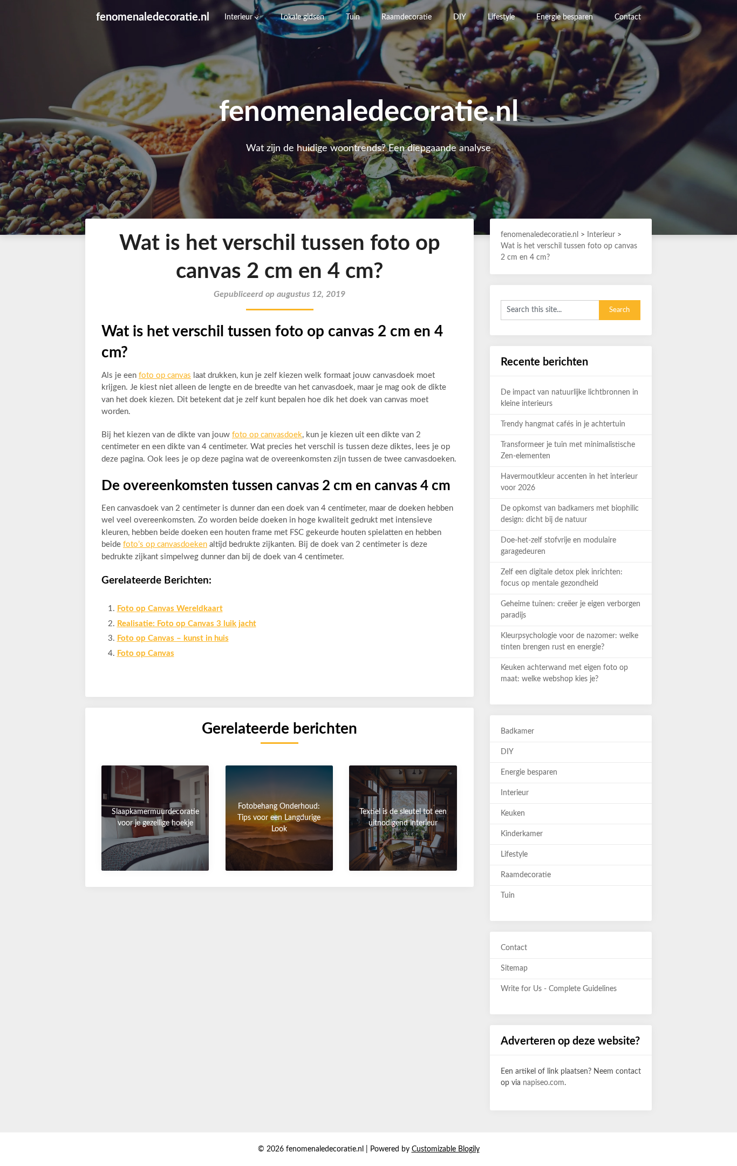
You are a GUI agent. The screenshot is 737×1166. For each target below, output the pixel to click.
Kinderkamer (522, 834)
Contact (628, 17)
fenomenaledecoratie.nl (152, 17)
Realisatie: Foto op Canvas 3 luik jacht (186, 624)
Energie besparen (564, 17)
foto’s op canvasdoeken (165, 544)
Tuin (353, 17)
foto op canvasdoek (267, 435)
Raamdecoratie (406, 17)
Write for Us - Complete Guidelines (559, 989)
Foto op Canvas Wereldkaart (170, 609)
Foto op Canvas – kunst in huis (173, 638)
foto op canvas (165, 375)
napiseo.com (543, 1083)
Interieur (238, 17)
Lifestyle (501, 17)
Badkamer (517, 731)
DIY (459, 17)
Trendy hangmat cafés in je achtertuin (563, 424)
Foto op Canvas (145, 653)
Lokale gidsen (302, 17)
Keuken (513, 813)
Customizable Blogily (446, 1149)
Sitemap (514, 968)
